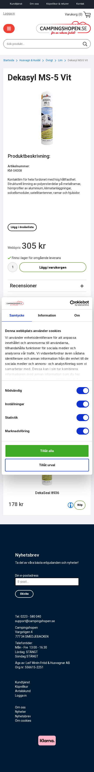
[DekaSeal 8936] (70, 505)
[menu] (9, 28)
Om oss (34, 3)
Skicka (24, 593)
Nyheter (20, 711)
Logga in (9, 13)
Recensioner (23, 285)
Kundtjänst (16, 3)
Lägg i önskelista (22, 227)
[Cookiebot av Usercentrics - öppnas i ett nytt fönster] (70, 303)
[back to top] (85, 763)
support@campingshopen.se (35, 621)
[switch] (83, 404)
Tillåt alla (47, 451)
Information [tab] (47, 315)
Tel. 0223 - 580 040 (28, 616)
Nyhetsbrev (23, 716)
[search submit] (85, 43)
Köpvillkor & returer (57, 3)
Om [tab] (77, 315)
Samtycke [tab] (16, 315)
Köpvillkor (21, 686)
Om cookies (23, 720)
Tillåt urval (47, 465)
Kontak (80, 3)
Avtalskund (23, 691)
